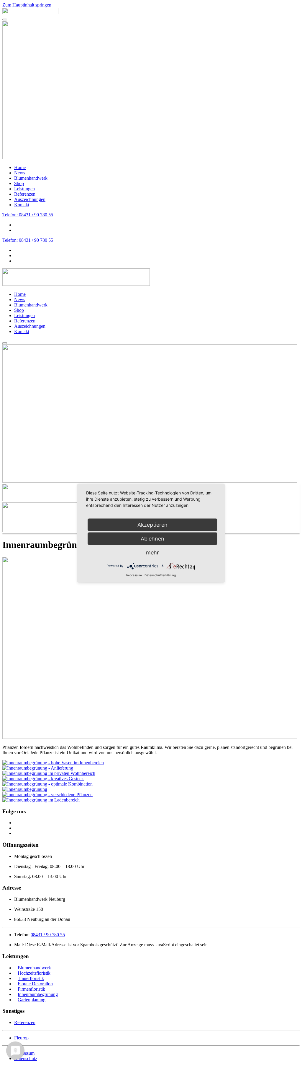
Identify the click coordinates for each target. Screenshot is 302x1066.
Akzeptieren (152, 524)
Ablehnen (152, 538)
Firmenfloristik (31, 989)
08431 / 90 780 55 (48, 934)
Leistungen (24, 188)
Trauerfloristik (31, 978)
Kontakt (21, 204)
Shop (19, 183)
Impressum (134, 575)
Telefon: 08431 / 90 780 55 (27, 214)
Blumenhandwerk (30, 178)
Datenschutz (25, 1058)
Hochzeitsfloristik (34, 973)
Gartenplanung (31, 999)
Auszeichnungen (29, 199)
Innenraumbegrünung (38, 994)
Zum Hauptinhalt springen (26, 4)
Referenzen (24, 194)
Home (20, 167)
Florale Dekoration (35, 983)
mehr (152, 552)
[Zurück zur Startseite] (30, 12)
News (19, 172)
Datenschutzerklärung (160, 575)
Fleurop (21, 1037)
